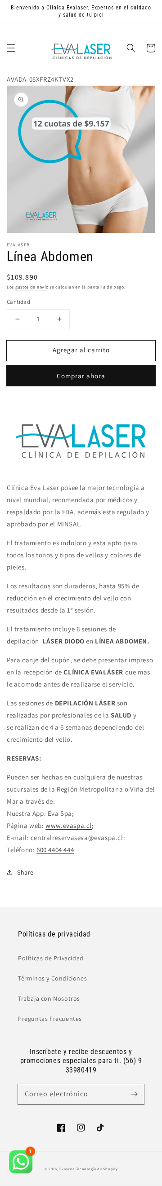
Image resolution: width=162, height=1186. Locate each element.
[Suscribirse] (134, 1094)
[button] (11, 48)
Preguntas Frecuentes (50, 1019)
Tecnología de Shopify (97, 1168)
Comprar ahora (81, 376)
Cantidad (18, 302)
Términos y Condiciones (52, 978)
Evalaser (67, 1168)
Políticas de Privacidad (51, 958)
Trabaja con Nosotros (49, 998)
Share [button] (25, 872)
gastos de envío (32, 287)
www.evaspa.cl (68, 825)
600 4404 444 (55, 849)
